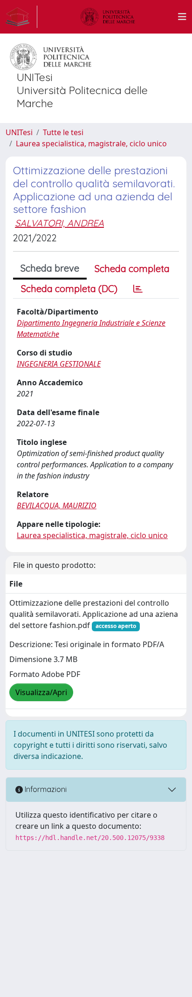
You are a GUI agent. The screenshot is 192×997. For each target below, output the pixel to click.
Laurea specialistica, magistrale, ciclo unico (91, 143)
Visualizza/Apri (41, 692)
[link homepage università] (108, 17)
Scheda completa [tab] (132, 268)
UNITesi (19, 132)
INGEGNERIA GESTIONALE (59, 364)
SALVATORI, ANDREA (59, 223)
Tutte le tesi (63, 132)
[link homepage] (21, 17)
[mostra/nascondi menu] (182, 16)
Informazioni (45, 789)
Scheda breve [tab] (50, 268)
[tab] (138, 289)
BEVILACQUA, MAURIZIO (56, 505)
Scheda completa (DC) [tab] (69, 288)
